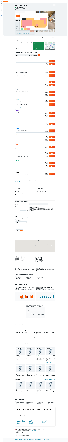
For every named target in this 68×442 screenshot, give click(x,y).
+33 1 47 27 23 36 (17, 9)
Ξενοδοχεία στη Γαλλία (32, 439)
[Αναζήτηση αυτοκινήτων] (1, 7)
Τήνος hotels (31, 422)
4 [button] (46, 19)
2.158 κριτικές (22, 7)
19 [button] (35, 24)
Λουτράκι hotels (31, 423)
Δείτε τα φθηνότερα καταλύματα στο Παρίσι (49, 362)
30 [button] (25, 26)
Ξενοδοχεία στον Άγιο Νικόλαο (21, 421)
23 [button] (25, 24)
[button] (1, 1)
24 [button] (44, 24)
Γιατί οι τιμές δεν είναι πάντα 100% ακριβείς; (22, 435)
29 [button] (23, 26)
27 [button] (32, 24)
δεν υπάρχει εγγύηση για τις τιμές (32, 430)
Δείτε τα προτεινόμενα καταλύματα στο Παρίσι (49, 379)
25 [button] (46, 24)
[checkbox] (19, 227)
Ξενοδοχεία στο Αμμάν (32, 420)
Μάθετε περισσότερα (45, 178)
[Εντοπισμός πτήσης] (1, 11)
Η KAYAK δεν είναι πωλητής (20, 432)
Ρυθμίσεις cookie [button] (17, 181)
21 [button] (21, 24)
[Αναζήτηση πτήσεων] (1, 3)
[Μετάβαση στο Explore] (1, 9)
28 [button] (21, 26)
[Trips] (1, 13)
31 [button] (44, 26)
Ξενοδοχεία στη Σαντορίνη (32, 421)
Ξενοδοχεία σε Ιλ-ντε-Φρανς (38, 439)
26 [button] (30, 24)
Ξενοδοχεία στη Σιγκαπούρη (45, 420)
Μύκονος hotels (44, 421)
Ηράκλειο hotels (19, 422)
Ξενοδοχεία (20, 439)
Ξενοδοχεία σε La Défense (46, 439)
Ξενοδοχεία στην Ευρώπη (25, 439)
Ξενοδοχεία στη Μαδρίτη (20, 420)
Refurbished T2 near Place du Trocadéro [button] (29, 356)
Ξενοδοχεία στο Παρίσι (17, 440)
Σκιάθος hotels (19, 423)
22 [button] (23, 24)
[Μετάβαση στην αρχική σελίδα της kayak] (5, 1)
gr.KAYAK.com (16, 439)
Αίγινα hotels (43, 422)
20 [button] (37, 24)
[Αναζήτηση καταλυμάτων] (1, 5)
